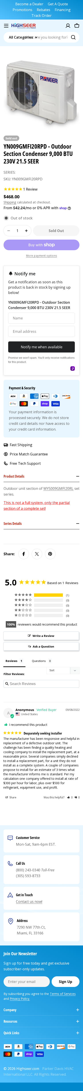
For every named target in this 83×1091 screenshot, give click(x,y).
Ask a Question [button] (43, 646)
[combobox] (41, 37)
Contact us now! (29, 901)
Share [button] (12, 797)
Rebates (43, 9)
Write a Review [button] (43, 636)
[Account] (68, 25)
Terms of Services (63, 994)
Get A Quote (58, 4)
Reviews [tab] (11, 661)
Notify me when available (41, 347)
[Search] (73, 37)
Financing (63, 9)
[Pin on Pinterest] (50, 554)
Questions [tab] (39, 661)
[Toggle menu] (6, 25)
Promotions (22, 9)
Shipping (10, 202)
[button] (69, 797)
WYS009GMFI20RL (58, 488)
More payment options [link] (41, 256)
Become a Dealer (29, 4)
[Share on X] (37, 554)
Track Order (41, 15)
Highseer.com (27, 1068)
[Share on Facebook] (23, 554)
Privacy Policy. (20, 998)
